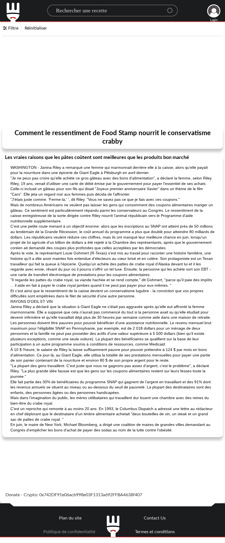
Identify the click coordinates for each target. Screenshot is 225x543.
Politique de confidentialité (69, 532)
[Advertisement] (112, 82)
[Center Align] (172, 8)
